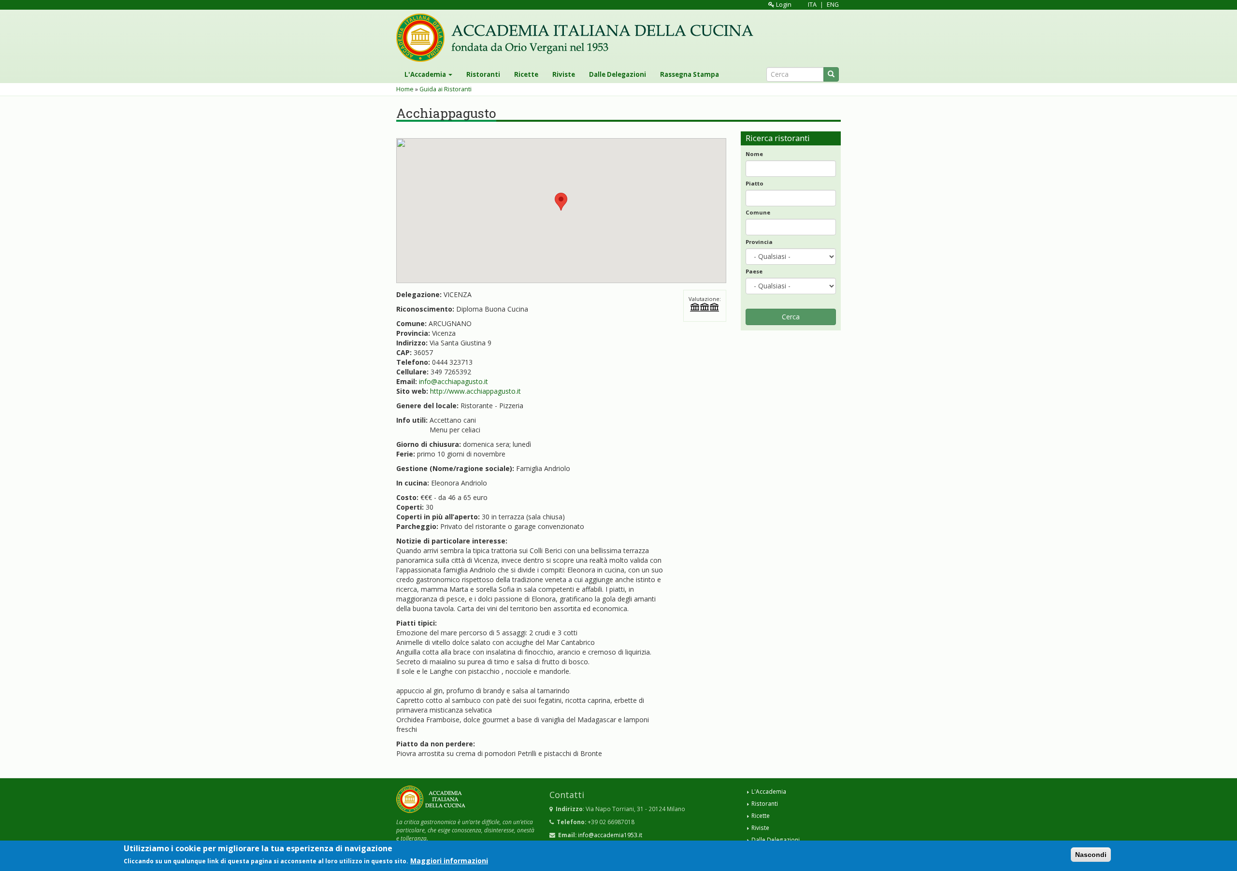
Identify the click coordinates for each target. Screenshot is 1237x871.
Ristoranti (483, 74)
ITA (812, 4)
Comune (758, 212)
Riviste (563, 74)
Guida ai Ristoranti (445, 89)
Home (405, 89)
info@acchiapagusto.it (453, 381)
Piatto (754, 183)
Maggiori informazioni (449, 860)
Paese (754, 271)
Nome (754, 153)
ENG (833, 4)
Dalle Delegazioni (617, 74)
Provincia (759, 241)
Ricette (526, 74)
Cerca (791, 316)
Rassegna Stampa (689, 74)
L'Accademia (425, 74)
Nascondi (1091, 854)
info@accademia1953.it (610, 835)
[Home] (578, 38)
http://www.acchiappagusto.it (475, 391)
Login (783, 4)
